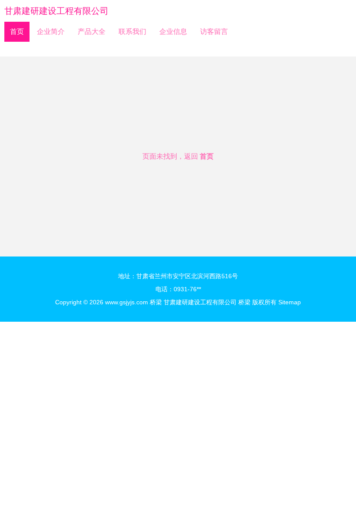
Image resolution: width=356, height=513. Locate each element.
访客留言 (214, 31)
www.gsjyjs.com (126, 302)
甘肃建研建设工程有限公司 (56, 11)
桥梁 (156, 302)
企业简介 (51, 31)
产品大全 (91, 31)
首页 (17, 31)
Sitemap (289, 302)
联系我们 (132, 31)
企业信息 (173, 31)
